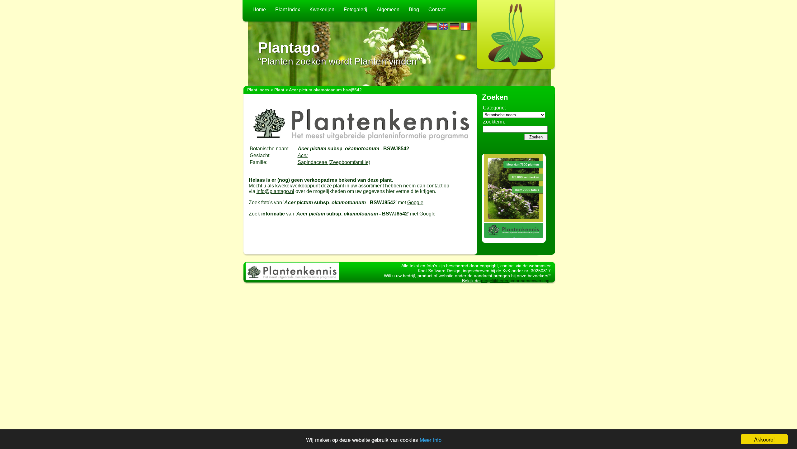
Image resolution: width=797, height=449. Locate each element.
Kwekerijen (321, 9)
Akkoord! (764, 439)
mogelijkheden (495, 280)
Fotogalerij (355, 9)
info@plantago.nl (275, 191)
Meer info (430, 439)
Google (415, 202)
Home (259, 9)
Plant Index (287, 9)
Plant (279, 89)
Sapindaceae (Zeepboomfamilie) (334, 162)
